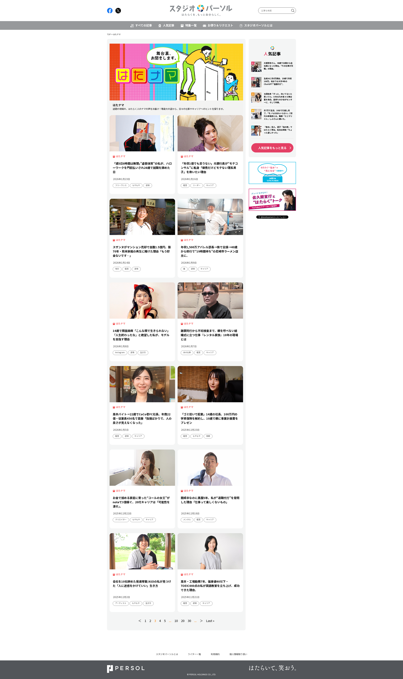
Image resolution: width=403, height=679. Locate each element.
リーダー (196, 185)
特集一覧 (191, 25)
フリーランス (121, 185)
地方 (117, 268)
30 (189, 620)
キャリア (210, 185)
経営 (185, 185)
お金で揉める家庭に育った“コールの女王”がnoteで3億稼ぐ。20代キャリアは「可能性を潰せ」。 (141, 502)
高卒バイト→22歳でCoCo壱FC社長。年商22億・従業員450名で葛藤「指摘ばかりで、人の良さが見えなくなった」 (142, 418)
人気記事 (168, 25)
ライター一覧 (194, 654)
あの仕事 (187, 352)
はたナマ (120, 156)
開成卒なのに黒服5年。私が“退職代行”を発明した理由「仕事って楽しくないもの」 (210, 500)
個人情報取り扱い (238, 654)
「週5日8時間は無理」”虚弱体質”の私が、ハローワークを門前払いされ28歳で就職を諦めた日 (142, 167)
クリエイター (121, 519)
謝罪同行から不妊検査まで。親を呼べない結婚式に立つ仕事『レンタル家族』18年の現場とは (209, 335)
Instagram (120, 352)
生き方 (143, 352)
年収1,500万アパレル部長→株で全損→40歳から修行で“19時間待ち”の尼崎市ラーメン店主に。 (209, 251)
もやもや (136, 185)
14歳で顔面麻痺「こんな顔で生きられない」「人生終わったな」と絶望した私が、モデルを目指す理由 (141, 335)
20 (182, 620)
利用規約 (215, 654)
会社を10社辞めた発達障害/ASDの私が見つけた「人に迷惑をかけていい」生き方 (142, 583)
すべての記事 (143, 25)
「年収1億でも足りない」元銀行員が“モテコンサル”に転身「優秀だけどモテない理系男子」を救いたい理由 (209, 167)
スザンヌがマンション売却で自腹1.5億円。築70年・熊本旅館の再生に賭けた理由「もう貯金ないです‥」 (142, 251)
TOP (109, 34)
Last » (210, 620)
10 (176, 620)
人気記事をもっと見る (272, 148)
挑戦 (208, 436)
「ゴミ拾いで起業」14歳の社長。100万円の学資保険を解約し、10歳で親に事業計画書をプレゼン (209, 418)
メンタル (187, 519)
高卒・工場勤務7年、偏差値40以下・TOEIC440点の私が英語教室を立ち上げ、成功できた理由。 (210, 585)
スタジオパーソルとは (258, 25)
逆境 (148, 185)
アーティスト (120, 603)
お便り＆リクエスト (220, 25)
